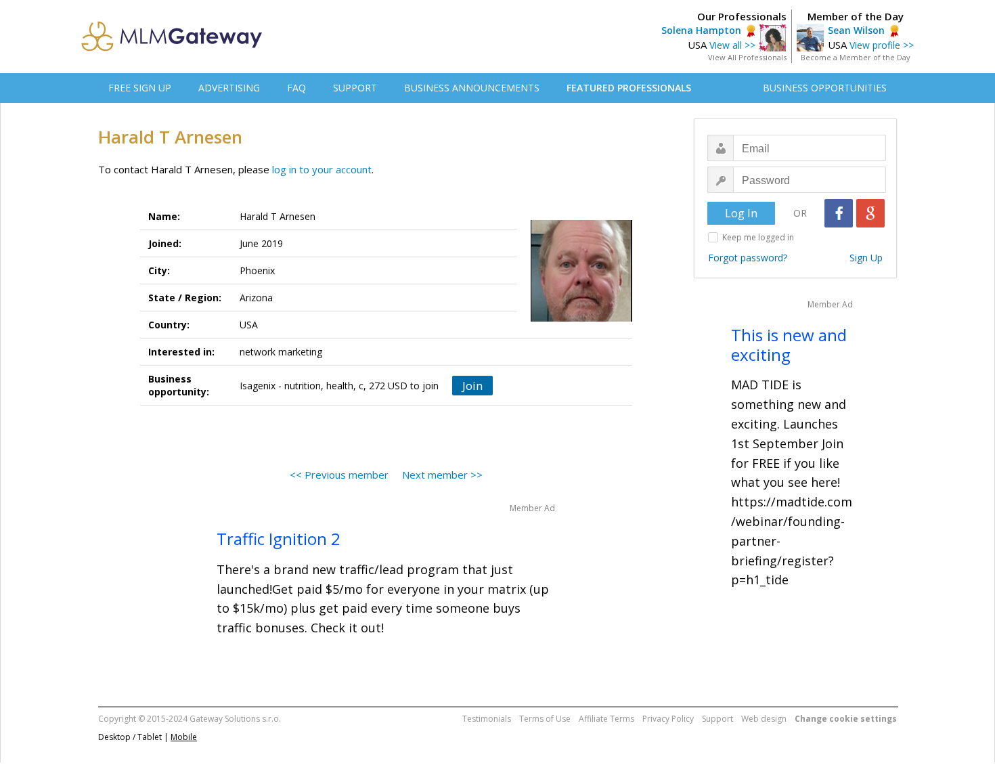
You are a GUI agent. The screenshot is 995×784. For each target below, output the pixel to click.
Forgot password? (747, 257)
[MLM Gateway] (172, 47)
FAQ (296, 87)
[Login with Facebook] (838, 213)
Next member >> (442, 474)
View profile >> (881, 45)
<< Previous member (339, 474)
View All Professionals (747, 57)
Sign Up (866, 257)
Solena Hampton (701, 30)
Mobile (184, 737)
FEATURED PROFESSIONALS (629, 87)
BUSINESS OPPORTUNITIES (825, 87)
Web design (764, 718)
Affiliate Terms (606, 718)
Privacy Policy (668, 718)
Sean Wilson (856, 30)
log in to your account (322, 169)
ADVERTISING (229, 87)
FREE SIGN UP (139, 87)
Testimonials (486, 718)
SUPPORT (355, 87)
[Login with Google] (870, 213)
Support (717, 718)
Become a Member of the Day (855, 57)
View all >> (732, 45)
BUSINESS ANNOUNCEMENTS (471, 87)
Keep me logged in (758, 237)
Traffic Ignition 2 (278, 538)
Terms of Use (545, 718)
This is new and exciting (789, 345)
